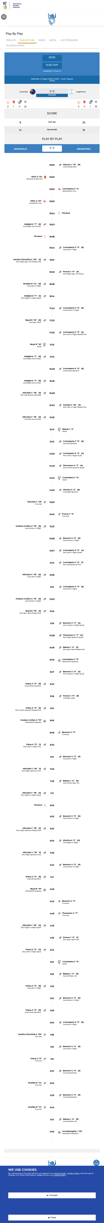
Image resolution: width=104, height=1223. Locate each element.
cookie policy (60, 1175)
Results (11, 40)
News (42, 40)
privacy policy (73, 1173)
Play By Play (27, 40)
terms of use (60, 1173)
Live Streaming (69, 40)
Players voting (15, 45)
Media (52, 40)
